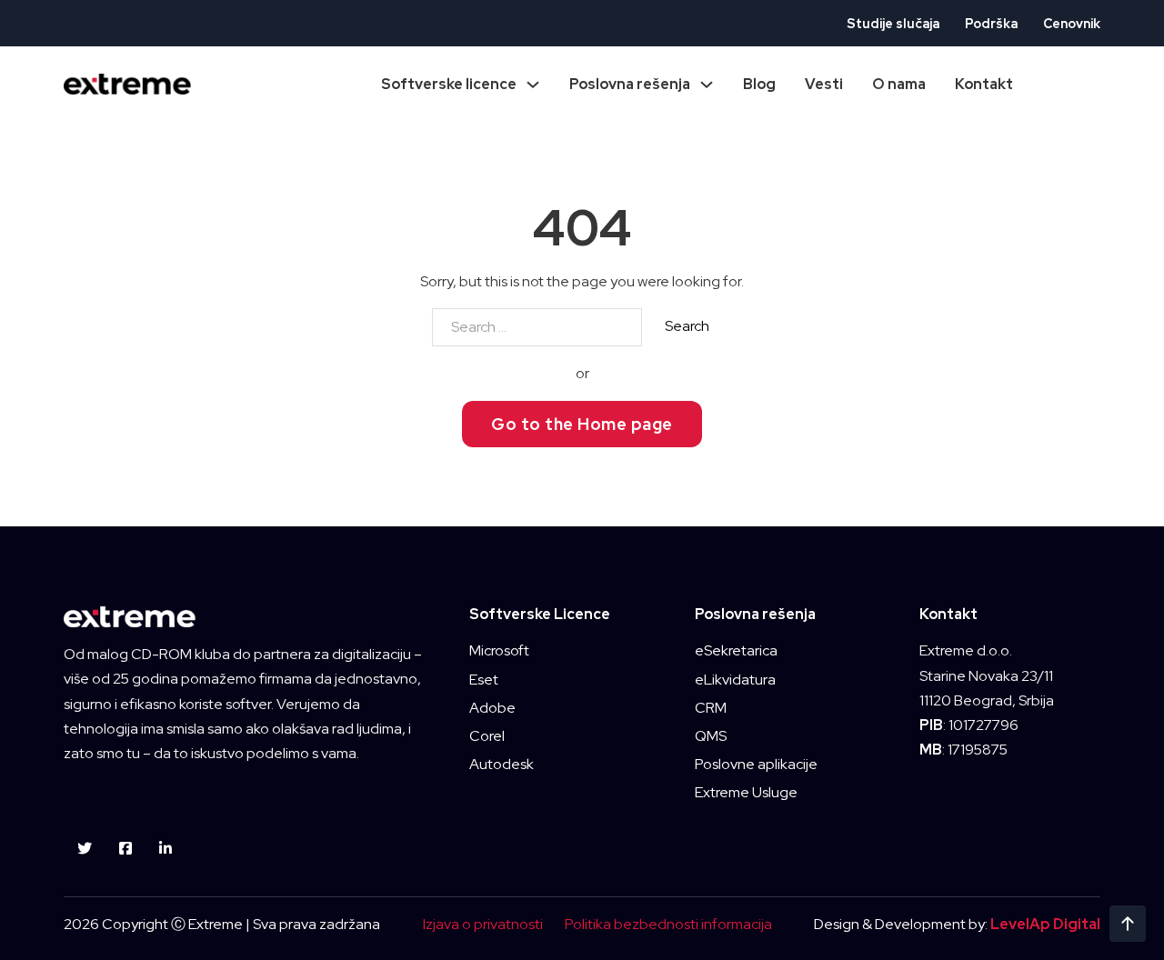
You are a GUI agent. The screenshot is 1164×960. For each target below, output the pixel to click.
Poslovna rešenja (629, 84)
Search (687, 325)
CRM (711, 707)
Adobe (492, 707)
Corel (487, 735)
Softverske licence (449, 84)
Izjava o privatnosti (483, 924)
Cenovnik (1071, 23)
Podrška (991, 23)
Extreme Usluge (746, 792)
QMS (711, 735)
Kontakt (984, 84)
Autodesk (501, 764)
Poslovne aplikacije (756, 764)
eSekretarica (736, 650)
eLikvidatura (735, 679)
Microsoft (499, 650)
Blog (759, 84)
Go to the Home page (582, 424)
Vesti (824, 84)
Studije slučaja (893, 23)
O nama (899, 84)
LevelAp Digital (1045, 924)
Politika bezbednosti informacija (668, 924)
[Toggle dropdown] (533, 84)
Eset (483, 679)
